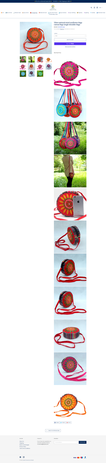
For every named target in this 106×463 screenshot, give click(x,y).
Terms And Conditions (25, 448)
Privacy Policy (23, 446)
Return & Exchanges (24, 445)
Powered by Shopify (30, 460)
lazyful (24, 460)
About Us (22, 441)
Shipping (62, 29)
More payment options (70, 46)
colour (55, 33)
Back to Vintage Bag (54, 430)
